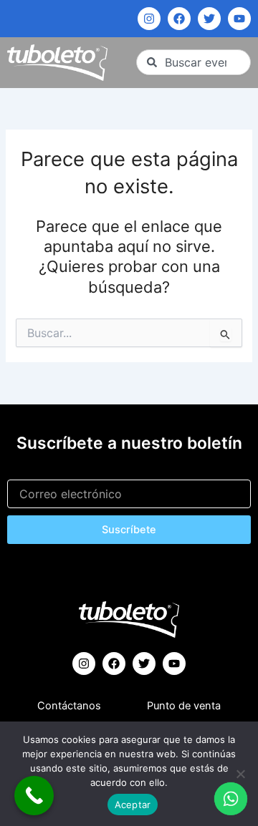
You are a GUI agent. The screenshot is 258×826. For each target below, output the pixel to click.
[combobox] (193, 62)
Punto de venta (184, 705)
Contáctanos (69, 705)
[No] (240, 774)
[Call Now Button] (34, 795)
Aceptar (133, 804)
